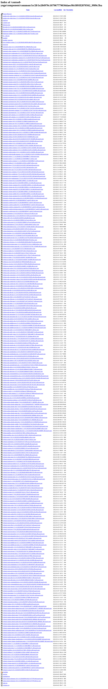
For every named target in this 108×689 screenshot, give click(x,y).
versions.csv (6, 685)
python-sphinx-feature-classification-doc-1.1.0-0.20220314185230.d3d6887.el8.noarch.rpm (27, 430)
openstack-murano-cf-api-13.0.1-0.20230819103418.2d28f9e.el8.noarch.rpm (23, 88)
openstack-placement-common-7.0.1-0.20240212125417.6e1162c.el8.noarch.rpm (24, 110)
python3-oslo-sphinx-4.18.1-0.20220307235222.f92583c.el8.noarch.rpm (22, 573)
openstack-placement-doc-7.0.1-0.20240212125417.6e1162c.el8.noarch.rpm (23, 112)
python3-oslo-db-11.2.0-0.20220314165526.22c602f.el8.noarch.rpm (21, 520)
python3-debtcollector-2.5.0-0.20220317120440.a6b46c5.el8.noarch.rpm (22, 450)
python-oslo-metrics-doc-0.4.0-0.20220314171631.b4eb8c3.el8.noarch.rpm (23, 321)
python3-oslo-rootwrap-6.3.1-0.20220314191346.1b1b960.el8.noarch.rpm (23, 560)
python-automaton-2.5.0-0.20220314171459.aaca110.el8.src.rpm (20, 213)
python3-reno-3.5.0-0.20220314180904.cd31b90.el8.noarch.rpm (20, 599)
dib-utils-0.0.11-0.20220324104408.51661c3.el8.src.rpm (18, 29)
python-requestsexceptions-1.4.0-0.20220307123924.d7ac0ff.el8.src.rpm (22, 400)
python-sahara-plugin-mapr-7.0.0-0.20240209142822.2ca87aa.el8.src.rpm (22, 411)
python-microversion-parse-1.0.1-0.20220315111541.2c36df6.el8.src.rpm (22, 244)
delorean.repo (6, 25)
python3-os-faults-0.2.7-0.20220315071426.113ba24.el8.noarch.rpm (21, 485)
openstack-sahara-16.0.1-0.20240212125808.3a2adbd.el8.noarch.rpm (21, 119)
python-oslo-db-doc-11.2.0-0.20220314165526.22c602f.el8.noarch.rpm (22, 292)
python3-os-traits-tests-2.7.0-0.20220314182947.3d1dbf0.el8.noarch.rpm (22, 496)
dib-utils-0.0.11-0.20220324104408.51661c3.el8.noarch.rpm (19, 27)
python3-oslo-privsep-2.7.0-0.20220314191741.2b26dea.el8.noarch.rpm (22, 551)
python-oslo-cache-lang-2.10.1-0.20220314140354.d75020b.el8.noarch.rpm (23, 272)
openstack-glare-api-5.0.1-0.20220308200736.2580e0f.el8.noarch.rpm (21, 49)
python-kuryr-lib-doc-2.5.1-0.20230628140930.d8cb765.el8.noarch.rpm (22, 242)
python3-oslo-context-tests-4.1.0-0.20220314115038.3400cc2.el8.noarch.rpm (23, 518)
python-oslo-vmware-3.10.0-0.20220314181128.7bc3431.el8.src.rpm (21, 380)
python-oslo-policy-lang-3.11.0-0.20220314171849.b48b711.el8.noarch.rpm (23, 334)
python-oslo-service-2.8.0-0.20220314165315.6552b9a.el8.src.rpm (21, 356)
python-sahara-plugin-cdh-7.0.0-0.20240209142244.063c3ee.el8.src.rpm (22, 406)
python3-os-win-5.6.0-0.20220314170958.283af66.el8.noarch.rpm (20, 498)
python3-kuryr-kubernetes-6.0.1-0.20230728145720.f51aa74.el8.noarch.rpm (23, 466)
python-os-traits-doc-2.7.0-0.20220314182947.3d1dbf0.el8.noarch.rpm (22, 259)
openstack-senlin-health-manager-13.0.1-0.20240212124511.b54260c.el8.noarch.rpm (25, 154)
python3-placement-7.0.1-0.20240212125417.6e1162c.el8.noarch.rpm (21, 593)
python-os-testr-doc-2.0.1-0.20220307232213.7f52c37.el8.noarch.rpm (21, 255)
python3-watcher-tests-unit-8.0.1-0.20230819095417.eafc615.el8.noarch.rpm (23, 667)
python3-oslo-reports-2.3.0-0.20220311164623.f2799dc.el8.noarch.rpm (22, 556)
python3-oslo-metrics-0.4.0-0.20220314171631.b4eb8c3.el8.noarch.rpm (22, 538)
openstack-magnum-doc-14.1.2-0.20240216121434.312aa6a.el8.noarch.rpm (23, 77)
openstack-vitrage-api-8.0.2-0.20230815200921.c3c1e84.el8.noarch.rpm (22, 183)
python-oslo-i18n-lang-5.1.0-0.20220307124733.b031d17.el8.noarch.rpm (22, 301)
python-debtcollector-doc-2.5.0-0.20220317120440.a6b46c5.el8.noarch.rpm (23, 226)
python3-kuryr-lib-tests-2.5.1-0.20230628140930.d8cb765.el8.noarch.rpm (22, 472)
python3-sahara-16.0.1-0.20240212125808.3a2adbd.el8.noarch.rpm (21, 604)
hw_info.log (6, 36)
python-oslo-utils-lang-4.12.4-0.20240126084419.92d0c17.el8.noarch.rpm (23, 371)
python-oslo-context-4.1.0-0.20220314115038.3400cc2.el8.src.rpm (21, 286)
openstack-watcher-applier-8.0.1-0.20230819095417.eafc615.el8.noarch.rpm (23, 204)
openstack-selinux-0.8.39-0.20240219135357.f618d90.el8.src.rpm (20, 136)
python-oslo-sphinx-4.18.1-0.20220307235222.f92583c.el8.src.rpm (21, 360)
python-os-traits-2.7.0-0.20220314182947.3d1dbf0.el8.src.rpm (19, 257)
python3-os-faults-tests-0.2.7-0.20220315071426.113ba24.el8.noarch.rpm (22, 490)
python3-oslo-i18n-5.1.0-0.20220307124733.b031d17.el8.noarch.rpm (21, 525)
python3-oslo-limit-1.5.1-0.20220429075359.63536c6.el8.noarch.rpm (21, 527)
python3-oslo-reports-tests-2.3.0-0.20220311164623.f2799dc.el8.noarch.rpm (23, 558)
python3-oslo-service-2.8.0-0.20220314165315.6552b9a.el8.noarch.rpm (22, 569)
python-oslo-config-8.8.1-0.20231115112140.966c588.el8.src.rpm (20, 281)
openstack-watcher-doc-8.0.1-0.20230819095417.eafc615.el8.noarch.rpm (22, 211)
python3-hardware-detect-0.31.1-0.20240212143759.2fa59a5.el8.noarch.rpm (23, 463)
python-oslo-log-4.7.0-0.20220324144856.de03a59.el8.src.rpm (20, 308)
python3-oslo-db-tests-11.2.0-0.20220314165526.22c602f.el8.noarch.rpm (22, 523)
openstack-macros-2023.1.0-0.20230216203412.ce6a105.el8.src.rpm (21, 66)
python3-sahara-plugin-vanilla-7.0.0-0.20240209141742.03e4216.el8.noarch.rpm (24, 628)
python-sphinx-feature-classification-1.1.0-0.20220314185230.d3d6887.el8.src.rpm (25, 428)
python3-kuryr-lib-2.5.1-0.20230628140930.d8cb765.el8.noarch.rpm (21, 470)
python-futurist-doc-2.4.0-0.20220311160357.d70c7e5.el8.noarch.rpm (21, 231)
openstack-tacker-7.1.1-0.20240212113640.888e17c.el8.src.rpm (20, 158)
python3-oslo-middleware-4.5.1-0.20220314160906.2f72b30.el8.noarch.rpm (23, 542)
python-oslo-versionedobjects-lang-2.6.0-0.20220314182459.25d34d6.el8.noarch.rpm (26, 378)
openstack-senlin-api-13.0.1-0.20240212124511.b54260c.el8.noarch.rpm (22, 145)
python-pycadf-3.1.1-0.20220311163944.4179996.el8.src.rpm (19, 391)
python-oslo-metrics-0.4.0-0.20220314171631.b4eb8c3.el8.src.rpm (21, 319)
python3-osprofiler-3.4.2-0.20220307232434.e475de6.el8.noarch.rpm (21, 591)
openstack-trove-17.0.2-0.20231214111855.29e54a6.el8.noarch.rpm (21, 165)
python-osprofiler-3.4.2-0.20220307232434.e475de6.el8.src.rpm (20, 387)
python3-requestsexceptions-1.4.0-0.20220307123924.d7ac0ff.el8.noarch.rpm (23, 602)
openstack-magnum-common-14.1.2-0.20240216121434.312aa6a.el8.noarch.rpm (24, 73)
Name (28, 10)
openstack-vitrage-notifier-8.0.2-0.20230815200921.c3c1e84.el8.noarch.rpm (23, 194)
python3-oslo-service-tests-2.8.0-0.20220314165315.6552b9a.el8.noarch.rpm (23, 571)
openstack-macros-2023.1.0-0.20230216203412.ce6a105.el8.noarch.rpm (22, 64)
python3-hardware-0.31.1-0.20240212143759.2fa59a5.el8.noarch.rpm (21, 461)
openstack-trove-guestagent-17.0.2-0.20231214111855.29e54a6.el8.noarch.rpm (24, 176)
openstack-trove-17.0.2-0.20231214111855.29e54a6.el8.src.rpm (20, 167)
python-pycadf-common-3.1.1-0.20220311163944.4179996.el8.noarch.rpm (23, 393)
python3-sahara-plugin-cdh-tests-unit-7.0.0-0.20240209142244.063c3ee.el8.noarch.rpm (26, 613)
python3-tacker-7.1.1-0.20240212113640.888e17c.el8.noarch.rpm (20, 643)
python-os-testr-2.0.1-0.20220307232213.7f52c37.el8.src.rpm (19, 253)
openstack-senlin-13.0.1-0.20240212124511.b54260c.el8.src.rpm (20, 143)
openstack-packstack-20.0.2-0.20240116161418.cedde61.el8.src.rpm (21, 99)
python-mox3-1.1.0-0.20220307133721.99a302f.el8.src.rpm (19, 248)
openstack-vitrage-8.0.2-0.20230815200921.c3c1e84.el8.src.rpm (20, 180)
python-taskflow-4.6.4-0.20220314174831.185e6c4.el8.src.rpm (20, 433)
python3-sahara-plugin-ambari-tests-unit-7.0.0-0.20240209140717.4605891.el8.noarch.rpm (27, 608)
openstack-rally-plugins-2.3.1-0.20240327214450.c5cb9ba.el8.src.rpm (21, 117)
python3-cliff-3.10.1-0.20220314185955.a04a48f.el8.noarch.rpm (20, 444)
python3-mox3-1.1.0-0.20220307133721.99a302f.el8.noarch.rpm (20, 481)
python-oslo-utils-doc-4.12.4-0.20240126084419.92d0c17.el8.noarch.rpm (22, 369)
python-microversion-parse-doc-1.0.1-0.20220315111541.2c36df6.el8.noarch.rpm (24, 246)
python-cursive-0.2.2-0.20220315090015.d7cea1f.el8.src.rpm (19, 220)
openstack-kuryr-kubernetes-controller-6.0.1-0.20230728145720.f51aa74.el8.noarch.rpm (26, 60)
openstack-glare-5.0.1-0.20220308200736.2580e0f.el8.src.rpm (19, 47)
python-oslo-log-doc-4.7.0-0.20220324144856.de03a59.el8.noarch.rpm (22, 310)
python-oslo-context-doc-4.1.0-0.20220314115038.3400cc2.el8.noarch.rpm (23, 288)
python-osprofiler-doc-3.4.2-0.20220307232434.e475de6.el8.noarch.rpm (22, 389)
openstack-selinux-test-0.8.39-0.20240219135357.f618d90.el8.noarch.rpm (23, 141)
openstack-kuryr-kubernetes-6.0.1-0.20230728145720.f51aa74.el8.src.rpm (23, 53)
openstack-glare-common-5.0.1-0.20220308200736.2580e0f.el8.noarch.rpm (23, 51)
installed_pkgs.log (8, 40)
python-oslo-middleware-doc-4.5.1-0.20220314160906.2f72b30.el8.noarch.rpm (24, 325)
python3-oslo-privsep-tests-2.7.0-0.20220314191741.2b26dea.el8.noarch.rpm (23, 553)
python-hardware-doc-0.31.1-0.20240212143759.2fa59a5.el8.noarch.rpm (22, 237)
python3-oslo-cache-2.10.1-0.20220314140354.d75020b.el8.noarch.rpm (22, 505)
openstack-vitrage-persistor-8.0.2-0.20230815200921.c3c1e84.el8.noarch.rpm (23, 196)
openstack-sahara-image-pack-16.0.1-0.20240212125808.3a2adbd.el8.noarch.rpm (25, 132)
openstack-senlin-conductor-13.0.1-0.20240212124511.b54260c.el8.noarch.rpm (24, 150)
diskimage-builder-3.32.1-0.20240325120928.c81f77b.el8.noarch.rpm (21, 31)
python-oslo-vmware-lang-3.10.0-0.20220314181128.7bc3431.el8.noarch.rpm (24, 384)
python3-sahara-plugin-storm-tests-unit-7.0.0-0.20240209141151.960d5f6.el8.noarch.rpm (27, 626)
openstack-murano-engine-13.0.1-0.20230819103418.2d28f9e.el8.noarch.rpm (23, 95)
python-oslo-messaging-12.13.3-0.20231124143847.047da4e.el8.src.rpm (22, 314)
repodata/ (5, 672)
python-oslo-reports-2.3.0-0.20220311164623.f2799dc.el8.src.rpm (20, 343)
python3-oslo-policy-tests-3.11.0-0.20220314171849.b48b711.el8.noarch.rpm (23, 549)
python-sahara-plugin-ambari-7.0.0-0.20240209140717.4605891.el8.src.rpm (23, 402)
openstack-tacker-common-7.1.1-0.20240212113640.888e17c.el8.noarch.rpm (23, 161)
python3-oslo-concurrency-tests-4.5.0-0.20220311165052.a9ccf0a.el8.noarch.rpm (24, 512)
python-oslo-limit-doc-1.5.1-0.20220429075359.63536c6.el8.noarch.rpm (22, 305)
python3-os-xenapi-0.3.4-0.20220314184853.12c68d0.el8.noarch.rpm (21, 501)
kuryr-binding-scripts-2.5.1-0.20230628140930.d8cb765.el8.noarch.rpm (22, 42)
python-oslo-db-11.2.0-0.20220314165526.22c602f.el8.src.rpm (20, 290)
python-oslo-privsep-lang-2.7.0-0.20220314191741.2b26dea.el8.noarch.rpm (23, 341)
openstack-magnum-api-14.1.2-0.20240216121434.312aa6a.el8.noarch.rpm (23, 71)
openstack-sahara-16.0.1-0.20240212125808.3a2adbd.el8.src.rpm (20, 121)
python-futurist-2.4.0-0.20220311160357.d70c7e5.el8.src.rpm (19, 229)
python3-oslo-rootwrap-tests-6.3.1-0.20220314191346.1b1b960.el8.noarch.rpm (24, 562)
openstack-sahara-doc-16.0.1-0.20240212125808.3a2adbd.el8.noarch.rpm (22, 128)
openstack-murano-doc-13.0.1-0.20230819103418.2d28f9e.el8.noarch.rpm (23, 93)
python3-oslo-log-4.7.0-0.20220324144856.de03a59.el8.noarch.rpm (21, 529)
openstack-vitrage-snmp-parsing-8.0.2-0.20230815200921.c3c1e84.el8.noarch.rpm (25, 198)
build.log (5, 20)
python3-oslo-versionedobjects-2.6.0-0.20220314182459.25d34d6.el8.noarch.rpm (25, 582)
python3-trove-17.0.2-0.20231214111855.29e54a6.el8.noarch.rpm (20, 656)
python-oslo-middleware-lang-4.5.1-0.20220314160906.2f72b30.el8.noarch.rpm (24, 327)
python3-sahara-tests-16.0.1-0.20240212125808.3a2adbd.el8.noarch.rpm (22, 632)
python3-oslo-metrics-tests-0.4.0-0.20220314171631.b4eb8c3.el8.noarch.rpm (23, 540)
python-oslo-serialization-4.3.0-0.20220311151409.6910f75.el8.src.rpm (22, 351)
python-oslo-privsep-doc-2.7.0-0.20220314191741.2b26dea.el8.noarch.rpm (23, 338)
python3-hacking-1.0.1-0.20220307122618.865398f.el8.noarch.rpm (21, 459)
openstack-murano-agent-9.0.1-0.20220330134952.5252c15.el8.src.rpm (22, 84)
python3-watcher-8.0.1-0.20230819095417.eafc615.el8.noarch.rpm (21, 665)
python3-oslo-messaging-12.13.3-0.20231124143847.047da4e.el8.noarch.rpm (23, 534)
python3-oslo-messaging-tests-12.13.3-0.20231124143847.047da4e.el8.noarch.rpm (25, 536)
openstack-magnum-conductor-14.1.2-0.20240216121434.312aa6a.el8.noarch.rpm (25, 75)
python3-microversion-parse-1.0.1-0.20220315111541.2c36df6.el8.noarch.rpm (24, 479)
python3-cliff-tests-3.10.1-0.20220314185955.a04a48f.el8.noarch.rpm (21, 446)
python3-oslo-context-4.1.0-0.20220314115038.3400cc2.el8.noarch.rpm (22, 516)
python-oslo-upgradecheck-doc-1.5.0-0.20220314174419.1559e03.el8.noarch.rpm (25, 365)
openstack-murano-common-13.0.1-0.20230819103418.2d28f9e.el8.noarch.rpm (24, 90)
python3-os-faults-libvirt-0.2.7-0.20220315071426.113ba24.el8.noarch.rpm (23, 488)
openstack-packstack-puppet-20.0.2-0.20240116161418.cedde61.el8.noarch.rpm (24, 104)
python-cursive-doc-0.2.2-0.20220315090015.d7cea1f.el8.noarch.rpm (21, 222)
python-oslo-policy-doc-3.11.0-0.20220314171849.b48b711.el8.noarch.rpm (23, 332)
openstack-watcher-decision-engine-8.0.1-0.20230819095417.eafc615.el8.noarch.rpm (26, 209)
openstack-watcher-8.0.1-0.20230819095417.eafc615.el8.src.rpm (20, 200)
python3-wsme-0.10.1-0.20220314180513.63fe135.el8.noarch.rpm (21, 670)
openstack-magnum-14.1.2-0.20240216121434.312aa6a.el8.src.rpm (21, 68)
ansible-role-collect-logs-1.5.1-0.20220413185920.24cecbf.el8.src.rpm (21, 18)
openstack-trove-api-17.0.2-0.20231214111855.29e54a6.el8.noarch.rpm (22, 169)
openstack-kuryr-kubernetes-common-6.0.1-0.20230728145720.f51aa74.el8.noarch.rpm (26, 57)
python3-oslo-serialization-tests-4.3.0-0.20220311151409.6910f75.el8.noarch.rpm (24, 566)
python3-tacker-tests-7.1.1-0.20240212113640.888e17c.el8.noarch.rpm (22, 648)
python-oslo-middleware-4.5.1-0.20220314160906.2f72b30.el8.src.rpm (22, 323)
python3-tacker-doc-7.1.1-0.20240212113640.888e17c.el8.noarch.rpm (21, 645)
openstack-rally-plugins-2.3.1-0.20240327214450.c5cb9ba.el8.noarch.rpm (23, 115)
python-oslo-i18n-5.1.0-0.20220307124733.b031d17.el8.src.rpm (20, 297)
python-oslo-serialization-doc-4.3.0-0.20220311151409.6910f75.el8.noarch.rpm (24, 354)
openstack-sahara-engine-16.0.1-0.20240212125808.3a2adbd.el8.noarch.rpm (23, 130)
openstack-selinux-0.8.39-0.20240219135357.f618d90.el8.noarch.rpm (21, 134)
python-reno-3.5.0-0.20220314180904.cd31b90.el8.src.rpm (19, 395)
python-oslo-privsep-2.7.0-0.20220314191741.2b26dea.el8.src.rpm (21, 336)
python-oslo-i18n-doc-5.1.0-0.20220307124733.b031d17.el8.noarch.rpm (22, 299)
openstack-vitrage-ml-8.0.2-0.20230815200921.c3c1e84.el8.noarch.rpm (22, 191)
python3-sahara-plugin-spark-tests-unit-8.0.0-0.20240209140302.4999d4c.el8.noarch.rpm (27, 621)
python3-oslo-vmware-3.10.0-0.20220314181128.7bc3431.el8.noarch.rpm (23, 586)
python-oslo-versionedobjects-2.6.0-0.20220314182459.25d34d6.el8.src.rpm (23, 373)
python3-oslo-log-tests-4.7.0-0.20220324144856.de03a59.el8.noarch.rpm (22, 531)
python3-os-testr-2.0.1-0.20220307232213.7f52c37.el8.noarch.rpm (21, 492)
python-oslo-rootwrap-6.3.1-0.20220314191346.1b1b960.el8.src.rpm (21, 347)
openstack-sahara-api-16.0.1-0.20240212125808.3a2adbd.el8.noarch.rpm (22, 123)
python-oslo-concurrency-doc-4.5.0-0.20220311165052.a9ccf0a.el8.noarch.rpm (24, 277)
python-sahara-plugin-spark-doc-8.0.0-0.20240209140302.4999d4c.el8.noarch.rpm (25, 417)
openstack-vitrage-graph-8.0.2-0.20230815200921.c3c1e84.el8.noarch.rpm (23, 189)
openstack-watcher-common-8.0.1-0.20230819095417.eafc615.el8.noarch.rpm (24, 207)
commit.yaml (6, 22)
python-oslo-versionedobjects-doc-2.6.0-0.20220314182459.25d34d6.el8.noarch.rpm (25, 376)
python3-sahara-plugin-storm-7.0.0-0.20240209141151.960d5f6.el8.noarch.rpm (24, 624)
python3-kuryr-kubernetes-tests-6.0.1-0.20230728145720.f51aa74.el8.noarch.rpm (24, 468)
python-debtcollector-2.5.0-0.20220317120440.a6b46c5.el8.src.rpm (21, 224)
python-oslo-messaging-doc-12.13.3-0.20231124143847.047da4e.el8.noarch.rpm (24, 316)
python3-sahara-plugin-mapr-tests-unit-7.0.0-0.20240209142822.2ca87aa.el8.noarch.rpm (26, 617)
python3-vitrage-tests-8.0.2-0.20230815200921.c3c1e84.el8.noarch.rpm (22, 663)
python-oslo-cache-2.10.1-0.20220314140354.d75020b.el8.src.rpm (21, 268)
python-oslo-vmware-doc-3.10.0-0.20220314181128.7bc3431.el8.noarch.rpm (23, 382)
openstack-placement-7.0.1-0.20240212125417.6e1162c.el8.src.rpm (21, 106)
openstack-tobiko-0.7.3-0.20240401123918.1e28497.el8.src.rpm (20, 163)
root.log (5, 674)
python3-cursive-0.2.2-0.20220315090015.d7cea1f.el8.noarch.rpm (20, 448)
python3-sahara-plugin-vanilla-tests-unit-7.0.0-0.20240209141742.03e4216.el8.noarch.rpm (27, 630)
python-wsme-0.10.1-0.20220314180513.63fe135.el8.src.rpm (19, 439)
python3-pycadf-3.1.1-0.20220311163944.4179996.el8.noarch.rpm (21, 597)
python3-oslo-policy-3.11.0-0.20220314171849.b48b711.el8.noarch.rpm (22, 547)
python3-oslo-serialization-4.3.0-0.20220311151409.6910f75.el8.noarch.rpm (23, 564)
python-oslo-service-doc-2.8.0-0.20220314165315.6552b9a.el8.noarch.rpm (23, 358)
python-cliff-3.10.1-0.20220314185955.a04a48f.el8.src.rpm (19, 218)
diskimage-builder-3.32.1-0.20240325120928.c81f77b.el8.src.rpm (20, 33)
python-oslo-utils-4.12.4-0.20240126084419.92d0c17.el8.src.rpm (20, 367)
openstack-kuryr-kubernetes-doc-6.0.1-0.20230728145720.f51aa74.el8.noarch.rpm (25, 62)
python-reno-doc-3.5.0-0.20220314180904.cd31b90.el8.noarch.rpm (21, 398)
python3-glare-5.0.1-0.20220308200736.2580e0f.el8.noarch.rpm (20, 455)
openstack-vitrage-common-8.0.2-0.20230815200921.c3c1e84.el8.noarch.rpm (24, 185)
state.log (5, 683)
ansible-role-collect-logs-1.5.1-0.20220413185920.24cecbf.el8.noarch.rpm (23, 16)
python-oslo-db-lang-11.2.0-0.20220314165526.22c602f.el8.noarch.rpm (22, 294)
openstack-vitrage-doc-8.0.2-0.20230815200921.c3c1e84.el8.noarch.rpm (22, 187)
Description (69, 10)
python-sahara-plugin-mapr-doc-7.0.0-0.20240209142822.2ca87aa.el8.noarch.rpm (25, 413)
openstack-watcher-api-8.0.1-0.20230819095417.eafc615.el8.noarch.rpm (22, 202)
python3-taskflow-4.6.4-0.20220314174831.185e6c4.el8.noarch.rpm (21, 650)
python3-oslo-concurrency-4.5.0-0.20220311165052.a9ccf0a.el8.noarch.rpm (23, 509)
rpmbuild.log (6, 676)
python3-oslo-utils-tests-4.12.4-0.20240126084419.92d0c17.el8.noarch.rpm (23, 580)
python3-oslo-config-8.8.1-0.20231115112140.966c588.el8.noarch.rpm (22, 514)
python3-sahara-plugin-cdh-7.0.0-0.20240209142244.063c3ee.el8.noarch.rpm (23, 610)
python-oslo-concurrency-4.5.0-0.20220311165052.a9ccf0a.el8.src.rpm (22, 275)
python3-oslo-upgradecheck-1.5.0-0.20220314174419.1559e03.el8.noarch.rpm (24, 575)
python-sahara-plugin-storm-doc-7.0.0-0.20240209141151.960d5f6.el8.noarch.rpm (25, 422)
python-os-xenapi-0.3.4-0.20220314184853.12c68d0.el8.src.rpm (20, 266)
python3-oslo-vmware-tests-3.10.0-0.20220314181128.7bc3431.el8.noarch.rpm (24, 588)
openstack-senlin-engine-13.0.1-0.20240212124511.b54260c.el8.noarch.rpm (23, 152)
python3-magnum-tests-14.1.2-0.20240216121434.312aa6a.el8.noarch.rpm (23, 477)
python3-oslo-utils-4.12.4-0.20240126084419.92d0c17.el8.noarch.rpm (22, 577)
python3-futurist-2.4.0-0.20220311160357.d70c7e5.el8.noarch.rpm (21, 452)
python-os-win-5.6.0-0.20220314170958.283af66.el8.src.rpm (19, 262)
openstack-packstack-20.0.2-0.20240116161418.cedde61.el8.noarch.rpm (22, 97)
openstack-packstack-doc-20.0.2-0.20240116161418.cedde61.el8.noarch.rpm (23, 101)
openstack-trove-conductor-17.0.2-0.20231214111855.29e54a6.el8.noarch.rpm (24, 174)
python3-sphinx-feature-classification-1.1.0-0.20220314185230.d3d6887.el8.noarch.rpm (26, 639)
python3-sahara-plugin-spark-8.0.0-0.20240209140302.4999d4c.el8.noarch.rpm (24, 619)
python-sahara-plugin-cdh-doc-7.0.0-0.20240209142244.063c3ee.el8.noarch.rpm (24, 409)
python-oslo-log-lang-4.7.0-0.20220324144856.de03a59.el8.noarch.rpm (22, 312)
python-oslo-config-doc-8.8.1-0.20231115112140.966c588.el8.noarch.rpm (23, 283)
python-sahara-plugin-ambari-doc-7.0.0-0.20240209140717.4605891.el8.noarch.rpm (25, 404)
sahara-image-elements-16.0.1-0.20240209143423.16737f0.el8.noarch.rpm (23, 678)
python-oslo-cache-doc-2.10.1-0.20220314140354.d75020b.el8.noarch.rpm (23, 270)
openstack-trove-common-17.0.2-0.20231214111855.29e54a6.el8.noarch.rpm (23, 172)
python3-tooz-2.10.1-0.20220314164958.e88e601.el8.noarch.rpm (20, 654)
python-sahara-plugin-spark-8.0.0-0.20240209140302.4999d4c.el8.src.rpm (23, 415)
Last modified (58, 10)
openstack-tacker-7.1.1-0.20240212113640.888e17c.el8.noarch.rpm (21, 156)
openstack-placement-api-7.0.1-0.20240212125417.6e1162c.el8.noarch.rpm (23, 108)
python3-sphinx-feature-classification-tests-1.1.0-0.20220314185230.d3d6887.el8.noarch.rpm (28, 641)
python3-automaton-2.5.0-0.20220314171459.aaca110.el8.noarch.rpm (21, 441)
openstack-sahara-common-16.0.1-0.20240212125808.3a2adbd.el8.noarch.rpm (24, 125)
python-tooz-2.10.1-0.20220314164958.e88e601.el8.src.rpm (19, 437)
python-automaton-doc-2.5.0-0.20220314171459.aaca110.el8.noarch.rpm (22, 215)
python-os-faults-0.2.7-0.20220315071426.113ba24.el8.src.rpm (20, 251)
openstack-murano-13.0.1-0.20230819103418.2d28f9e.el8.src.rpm (20, 79)
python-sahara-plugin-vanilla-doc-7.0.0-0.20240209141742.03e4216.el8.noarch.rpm (25, 426)
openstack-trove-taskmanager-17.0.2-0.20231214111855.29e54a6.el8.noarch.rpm (24, 178)
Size (64, 10)
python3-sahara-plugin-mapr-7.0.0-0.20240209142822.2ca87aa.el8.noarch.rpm (24, 615)
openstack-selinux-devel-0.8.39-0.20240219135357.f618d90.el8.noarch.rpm (23, 139)
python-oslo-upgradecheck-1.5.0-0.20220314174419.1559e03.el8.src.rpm (22, 362)
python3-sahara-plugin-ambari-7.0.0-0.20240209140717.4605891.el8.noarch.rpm (24, 606)
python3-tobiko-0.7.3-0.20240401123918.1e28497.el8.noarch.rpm (20, 652)
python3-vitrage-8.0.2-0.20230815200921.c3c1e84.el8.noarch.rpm (21, 661)
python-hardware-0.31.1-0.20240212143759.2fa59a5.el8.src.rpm (20, 235)
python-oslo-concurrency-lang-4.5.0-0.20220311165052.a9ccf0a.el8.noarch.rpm (24, 279)
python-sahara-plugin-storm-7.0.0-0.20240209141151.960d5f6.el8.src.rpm (23, 419)
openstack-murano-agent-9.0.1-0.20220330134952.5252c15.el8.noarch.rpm (23, 82)
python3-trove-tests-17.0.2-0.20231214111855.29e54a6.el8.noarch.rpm (22, 659)
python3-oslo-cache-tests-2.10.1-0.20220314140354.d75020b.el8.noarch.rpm (23, 507)
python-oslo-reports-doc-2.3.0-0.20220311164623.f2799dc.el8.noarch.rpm (23, 345)
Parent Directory (7, 14)
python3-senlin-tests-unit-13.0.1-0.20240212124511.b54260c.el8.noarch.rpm (23, 637)
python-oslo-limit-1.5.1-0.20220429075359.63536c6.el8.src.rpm (20, 303)
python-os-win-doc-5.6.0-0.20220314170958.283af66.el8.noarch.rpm (21, 264)
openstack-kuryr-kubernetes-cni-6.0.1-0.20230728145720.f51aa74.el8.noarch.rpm (25, 55)
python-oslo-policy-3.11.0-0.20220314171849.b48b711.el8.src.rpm (21, 330)
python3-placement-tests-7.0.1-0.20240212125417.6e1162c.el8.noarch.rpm (23, 595)
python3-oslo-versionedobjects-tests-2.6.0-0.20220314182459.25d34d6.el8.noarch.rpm (26, 584)
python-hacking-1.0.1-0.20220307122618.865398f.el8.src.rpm (19, 233)
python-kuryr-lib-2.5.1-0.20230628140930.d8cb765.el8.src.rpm (20, 240)
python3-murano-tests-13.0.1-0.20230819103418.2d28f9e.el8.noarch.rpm (22, 483)
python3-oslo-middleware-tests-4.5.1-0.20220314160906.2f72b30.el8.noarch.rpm (24, 545)
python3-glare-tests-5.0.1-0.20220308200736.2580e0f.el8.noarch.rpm (21, 457)
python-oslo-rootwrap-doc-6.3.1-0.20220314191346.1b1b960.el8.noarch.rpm (23, 349)
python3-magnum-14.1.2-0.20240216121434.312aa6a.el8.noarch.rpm (21, 474)
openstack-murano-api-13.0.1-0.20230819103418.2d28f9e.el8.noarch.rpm (23, 86)
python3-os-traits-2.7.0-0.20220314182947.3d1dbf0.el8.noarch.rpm (21, 494)
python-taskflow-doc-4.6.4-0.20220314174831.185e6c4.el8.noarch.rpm (22, 435)
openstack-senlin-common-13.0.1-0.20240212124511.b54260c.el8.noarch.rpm (24, 147)
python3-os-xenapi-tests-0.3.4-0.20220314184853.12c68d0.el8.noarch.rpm (23, 503)
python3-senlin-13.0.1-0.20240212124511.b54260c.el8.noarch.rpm (21, 635)
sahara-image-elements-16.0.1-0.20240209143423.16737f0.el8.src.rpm (22, 681)
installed (5, 38)
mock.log (5, 44)
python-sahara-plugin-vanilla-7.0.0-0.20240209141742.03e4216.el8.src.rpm (23, 424)
